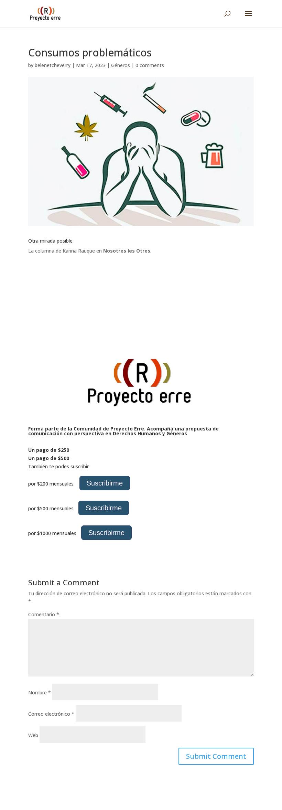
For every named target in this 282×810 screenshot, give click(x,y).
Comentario (43, 614)
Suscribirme (105, 483)
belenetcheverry (52, 65)
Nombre (39, 692)
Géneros (120, 65)
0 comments (149, 65)
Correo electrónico (51, 714)
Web (33, 735)
